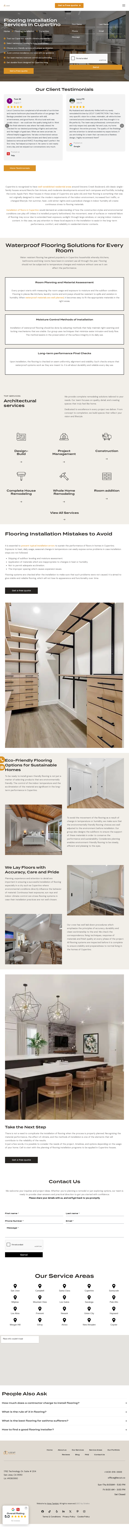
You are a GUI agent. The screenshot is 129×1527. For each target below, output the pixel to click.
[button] (123, 5)
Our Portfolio (113, 1450)
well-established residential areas (54, 186)
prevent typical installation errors (38, 545)
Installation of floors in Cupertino (22, 210)
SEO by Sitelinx (83, 1503)
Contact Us (99, 1455)
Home (50, 1450)
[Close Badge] (26, 1507)
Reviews (66, 1455)
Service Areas (95, 1450)
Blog (77, 1455)
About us (62, 1450)
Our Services (78, 1450)
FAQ (87, 1455)
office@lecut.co (116, 1477)
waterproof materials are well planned (44, 297)
